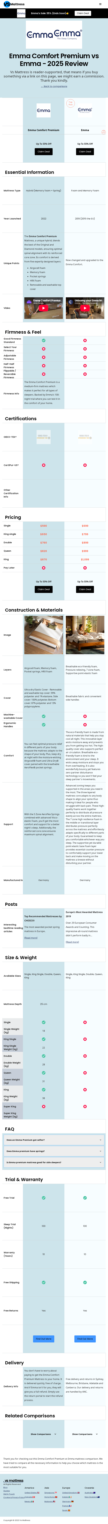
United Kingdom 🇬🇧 (71, 1492)
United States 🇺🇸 (32, 1492)
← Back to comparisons (54, 86)
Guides (6, 1490)
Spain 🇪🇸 (66, 1510)
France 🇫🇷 (66, 1505)
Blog (5, 1487)
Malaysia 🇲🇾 (49, 1501)
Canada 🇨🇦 (30, 1497)
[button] (100, 4)
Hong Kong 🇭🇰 (50, 1497)
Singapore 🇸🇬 (50, 1492)
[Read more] (30, 937)
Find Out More (43, 1338)
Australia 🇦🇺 (90, 1492)
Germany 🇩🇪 (68, 1501)
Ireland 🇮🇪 (66, 1497)
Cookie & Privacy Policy (14, 1497)
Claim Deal (83, 13)
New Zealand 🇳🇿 (92, 1497)
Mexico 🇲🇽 (29, 1501)
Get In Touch (9, 1494)
